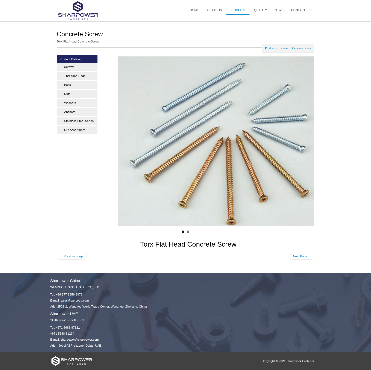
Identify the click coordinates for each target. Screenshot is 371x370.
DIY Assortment (74, 130)
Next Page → (302, 256)
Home (194, 10)
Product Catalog (71, 59)
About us (214, 10)
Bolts (67, 84)
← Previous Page (72, 256)
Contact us (300, 10)
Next (311, 140)
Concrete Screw (301, 48)
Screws (284, 48)
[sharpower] (78, 10)
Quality (260, 10)
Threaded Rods (74, 75)
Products (238, 10)
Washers (70, 103)
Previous (60, 140)
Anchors (69, 112)
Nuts (67, 94)
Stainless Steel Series (79, 121)
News (279, 10)
